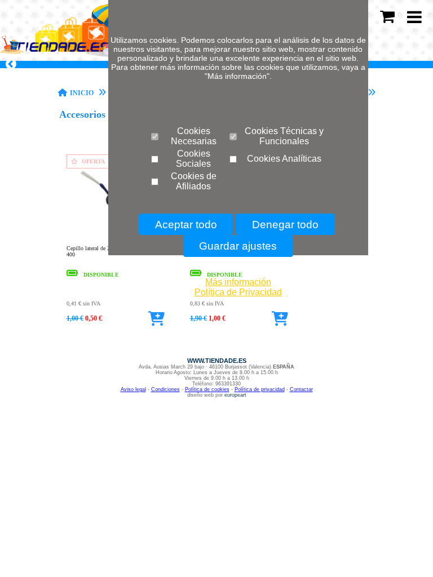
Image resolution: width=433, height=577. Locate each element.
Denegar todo (285, 224)
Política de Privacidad (238, 292)
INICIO (82, 93)
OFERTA (93, 161)
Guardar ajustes (238, 246)
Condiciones (165, 389)
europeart (235, 395)
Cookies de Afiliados (193, 181)
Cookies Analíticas (284, 158)
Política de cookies (207, 389)
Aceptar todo (186, 224)
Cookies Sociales (193, 158)
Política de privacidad (260, 389)
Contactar (301, 389)
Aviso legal (133, 389)
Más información (238, 282)
